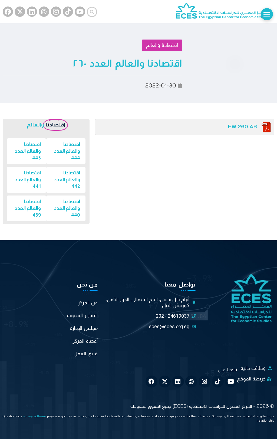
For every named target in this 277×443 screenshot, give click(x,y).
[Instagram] (56, 11)
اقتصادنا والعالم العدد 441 (28, 179)
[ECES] (225, 11)
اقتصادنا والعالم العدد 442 (67, 179)
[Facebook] (8, 11)
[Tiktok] (68, 11)
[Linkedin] (32, 11)
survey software (35, 416)
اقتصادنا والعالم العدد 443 (28, 151)
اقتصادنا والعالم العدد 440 (67, 208)
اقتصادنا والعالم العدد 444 (67, 151)
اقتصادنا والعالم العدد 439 (28, 208)
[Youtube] (80, 11)
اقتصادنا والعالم (162, 45)
